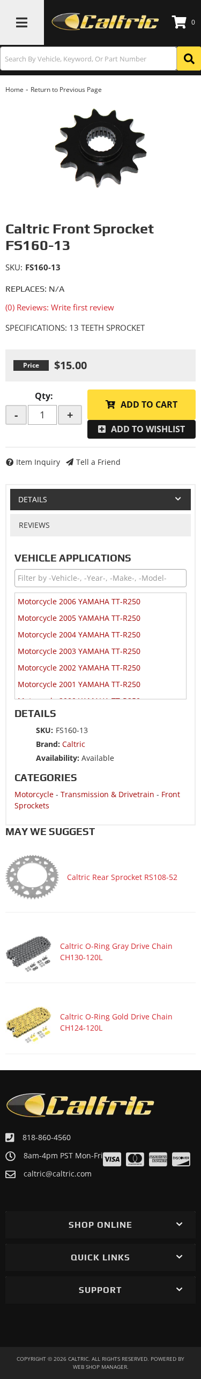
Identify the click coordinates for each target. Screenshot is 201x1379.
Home (14, 89)
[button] (100, 58)
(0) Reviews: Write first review (59, 307)
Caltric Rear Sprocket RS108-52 (122, 877)
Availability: (57, 758)
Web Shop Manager (100, 1366)
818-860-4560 (47, 1137)
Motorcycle (34, 794)
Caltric (73, 744)
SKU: (14, 267)
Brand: (48, 744)
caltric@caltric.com (58, 1174)
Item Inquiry (38, 462)
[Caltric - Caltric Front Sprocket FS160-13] (100, 148)
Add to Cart (149, 404)
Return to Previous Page (66, 89)
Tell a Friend (98, 462)
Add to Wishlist (148, 429)
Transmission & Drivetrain (107, 794)
